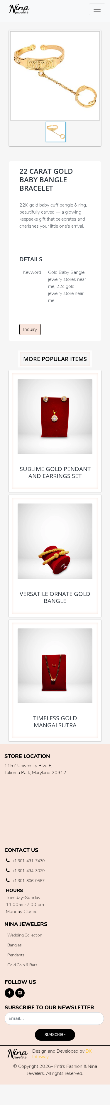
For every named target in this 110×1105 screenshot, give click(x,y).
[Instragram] (20, 993)
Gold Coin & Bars (22, 965)
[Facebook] (9, 993)
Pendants (15, 955)
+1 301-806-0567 (28, 881)
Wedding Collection (24, 935)
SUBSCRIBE (55, 1034)
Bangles (14, 945)
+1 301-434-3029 (28, 871)
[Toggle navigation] (97, 9)
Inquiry (30, 329)
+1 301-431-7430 (28, 861)
